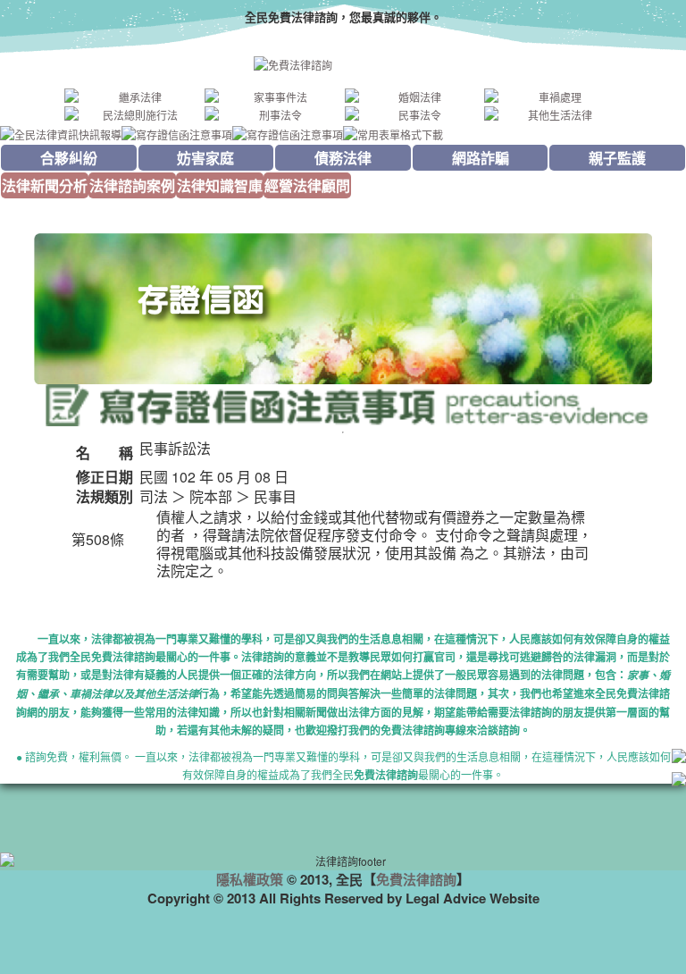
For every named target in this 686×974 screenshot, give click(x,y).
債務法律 (343, 157)
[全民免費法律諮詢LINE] (679, 781)
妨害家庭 (205, 157)
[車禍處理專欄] (553, 97)
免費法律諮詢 (416, 879)
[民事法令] (413, 115)
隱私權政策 (249, 879)
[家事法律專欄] (273, 97)
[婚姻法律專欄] (413, 97)
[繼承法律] (133, 97)
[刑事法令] (273, 115)
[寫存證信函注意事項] (176, 132)
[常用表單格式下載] (393, 132)
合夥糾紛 (68, 157)
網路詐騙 (480, 157)
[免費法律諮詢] (343, 65)
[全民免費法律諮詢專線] (679, 758)
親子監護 (617, 157)
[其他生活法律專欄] (553, 115)
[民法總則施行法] (133, 115)
